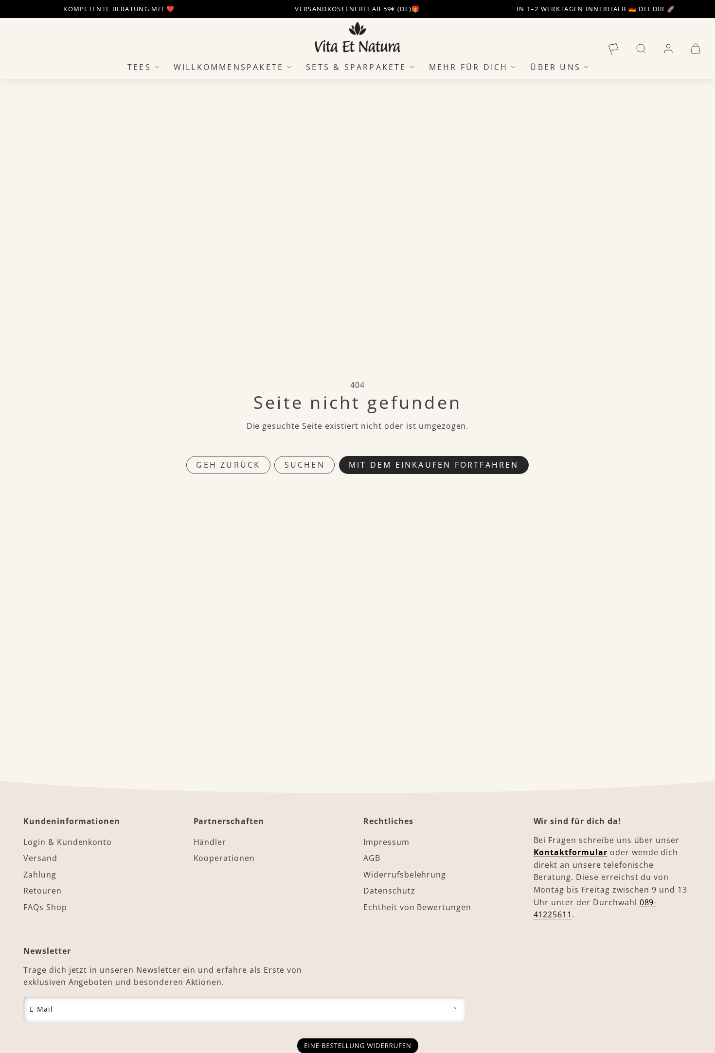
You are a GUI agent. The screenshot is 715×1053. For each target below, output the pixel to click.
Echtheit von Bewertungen (417, 907)
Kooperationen (224, 858)
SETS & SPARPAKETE (356, 66)
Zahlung (39, 874)
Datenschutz (389, 890)
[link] (614, 48)
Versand (40, 858)
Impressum (386, 842)
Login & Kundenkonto (67, 842)
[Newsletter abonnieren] (455, 1009)
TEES (139, 66)
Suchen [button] (305, 464)
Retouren (42, 890)
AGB (371, 858)
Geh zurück (228, 464)
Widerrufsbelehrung (404, 874)
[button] (641, 48)
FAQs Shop (45, 907)
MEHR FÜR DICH (468, 66)
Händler (210, 842)
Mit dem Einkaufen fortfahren (434, 464)
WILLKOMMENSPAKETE (229, 66)
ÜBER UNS (555, 66)
